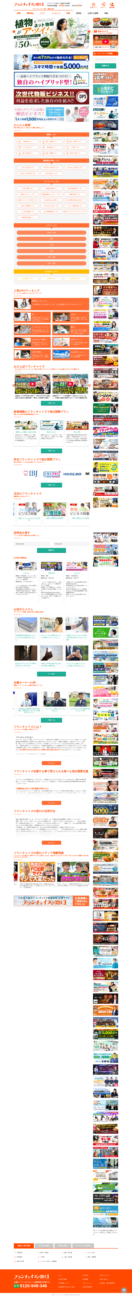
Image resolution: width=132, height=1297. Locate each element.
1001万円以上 (51, 173)
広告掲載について (63, 1283)
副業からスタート (28, 194)
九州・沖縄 (51, 263)
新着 (68, 13)
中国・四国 (51, 257)
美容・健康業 (51, 153)
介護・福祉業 (28, 153)
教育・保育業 (51, 141)
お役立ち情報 (93, 13)
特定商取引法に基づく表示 (66, 1287)
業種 (18, 13)
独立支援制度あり (75, 188)
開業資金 (30, 13)
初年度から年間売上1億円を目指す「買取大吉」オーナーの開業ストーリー (51, 710)
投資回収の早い (51, 278)
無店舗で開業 (51, 188)
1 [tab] (26, 51)
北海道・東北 (51, 232)
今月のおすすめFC (51, 206)
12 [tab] (59, 51)
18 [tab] (77, 51)
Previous (13, 385)
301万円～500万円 (75, 167)
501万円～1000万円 (28, 173)
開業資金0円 (75, 194)
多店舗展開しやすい (28, 278)
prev (14, 31)
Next (89, 385)
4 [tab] (35, 51)
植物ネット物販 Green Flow (77, 432)
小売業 (75, 147)
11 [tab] (56, 51)
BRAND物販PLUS (26, 432)
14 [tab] (65, 51)
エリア (42, 13)
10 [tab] (53, 51)
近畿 (51, 251)
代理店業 (27, 141)
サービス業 (27, 147)
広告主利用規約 (87, 1287)
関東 (51, 239)
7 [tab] (44, 51)
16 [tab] (71, 51)
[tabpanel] (51, 33)
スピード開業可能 (75, 206)
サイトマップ (87, 1283)
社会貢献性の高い (75, 278)
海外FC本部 (75, 153)
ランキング (56, 13)
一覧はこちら (51, 403)
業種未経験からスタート (51, 194)
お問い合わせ (104, 1279)
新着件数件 (77, 5)
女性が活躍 (27, 188)
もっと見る (51, 674)
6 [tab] (41, 51)
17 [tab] (74, 51)
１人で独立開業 (28, 211)
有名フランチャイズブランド (75, 211)
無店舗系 (51, 147)
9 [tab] (50, 51)
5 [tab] (38, 51)
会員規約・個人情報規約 (107, 1283)
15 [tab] (68, 51)
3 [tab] (32, 51)
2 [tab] (29, 51)
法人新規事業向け (51, 211)
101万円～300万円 (51, 167)
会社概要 (85, 1279)
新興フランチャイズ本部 (27, 200)
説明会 (78, 13)
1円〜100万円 (27, 167)
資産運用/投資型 (27, 217)
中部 (51, 245)
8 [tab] (47, 51)
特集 (106, 13)
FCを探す (86, 1275)
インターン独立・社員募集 (48, 1261)
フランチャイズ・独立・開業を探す (43, 9)
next (89, 31)
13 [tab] (62, 51)
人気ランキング (104, 1275)
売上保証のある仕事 (51, 200)
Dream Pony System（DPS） (51, 432)
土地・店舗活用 (28, 206)
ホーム (60, 1275)
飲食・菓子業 (75, 141)
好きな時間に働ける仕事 (75, 200)
